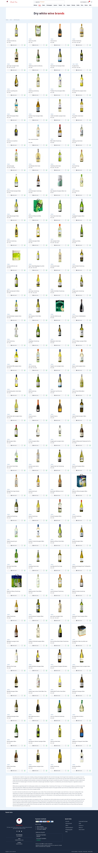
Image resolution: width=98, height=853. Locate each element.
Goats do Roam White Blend (78, 391)
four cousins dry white (33, 139)
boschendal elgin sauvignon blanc (14, 316)
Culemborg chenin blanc (55, 166)
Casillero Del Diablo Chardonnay (57, 291)
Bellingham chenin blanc (55, 341)
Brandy (73, 5)
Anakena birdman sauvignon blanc (36, 766)
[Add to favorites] (22, 45)
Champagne (49, 5)
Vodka (78, 5)
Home (7, 19)
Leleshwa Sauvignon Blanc (34, 241)
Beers (43, 5)
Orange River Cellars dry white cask (79, 641)
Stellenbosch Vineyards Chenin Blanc (80, 741)
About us (81, 827)
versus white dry (75, 191)
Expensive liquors (69, 827)
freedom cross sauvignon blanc (57, 366)
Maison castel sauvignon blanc (78, 366)
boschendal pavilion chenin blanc (14, 391)
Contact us (81, 825)
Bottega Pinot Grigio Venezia (13, 491)
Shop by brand (69, 823)
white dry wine (16, 19)
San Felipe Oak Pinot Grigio (56, 566)
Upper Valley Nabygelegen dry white (36, 266)
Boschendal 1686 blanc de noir (57, 491)
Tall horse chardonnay (11, 241)
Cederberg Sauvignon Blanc (13, 716)
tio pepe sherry (75, 65)
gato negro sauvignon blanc (13, 65)
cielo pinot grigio (10, 166)
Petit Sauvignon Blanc (11, 741)
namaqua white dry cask (12, 266)
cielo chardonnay (32, 366)
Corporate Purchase (83, 821)
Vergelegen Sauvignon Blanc (78, 216)
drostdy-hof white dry (11, 40)
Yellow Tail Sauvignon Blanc (13, 115)
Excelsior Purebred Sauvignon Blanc (36, 541)
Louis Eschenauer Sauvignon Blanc (36, 616)
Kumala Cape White (76, 766)
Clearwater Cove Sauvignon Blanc (57, 65)
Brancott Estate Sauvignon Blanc (14, 191)
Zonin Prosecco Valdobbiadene (79, 316)
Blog (66, 831)
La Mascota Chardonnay (12, 516)
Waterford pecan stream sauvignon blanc (81, 666)
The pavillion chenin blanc (77, 115)
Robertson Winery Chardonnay (13, 591)
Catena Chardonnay (11, 616)
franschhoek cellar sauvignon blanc (14, 416)
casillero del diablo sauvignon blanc (58, 115)
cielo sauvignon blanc (55, 241)
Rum (82, 5)
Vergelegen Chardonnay (34, 341)
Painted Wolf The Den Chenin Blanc (58, 691)
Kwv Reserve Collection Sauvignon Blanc (37, 741)
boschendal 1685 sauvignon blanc (14, 366)
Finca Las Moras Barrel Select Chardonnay (59, 641)
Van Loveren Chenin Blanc (12, 466)
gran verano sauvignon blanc (56, 616)
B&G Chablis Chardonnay (55, 141)
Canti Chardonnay (11, 341)
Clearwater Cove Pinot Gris (56, 391)
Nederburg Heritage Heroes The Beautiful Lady (81, 566)
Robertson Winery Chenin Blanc (57, 541)
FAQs (80, 823)
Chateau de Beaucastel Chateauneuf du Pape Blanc (81, 441)
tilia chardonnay (75, 166)
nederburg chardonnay (34, 90)
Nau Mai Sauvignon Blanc (77, 541)
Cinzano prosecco (32, 416)
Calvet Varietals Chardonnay (78, 266)
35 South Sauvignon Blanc (56, 516)
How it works (81, 829)
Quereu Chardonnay (33, 516)
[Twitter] (21, 831)
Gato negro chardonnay (34, 291)
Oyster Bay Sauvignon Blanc (13, 216)
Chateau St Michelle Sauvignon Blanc (36, 641)
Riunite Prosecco (54, 416)
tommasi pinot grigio (54, 266)
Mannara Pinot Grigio (11, 666)
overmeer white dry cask (55, 316)
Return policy (85, 851)
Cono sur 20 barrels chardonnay (57, 716)
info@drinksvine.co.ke (19, 840)
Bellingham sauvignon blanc (13, 641)
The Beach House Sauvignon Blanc (57, 90)
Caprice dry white (32, 40)
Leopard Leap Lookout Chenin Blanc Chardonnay (38, 691)
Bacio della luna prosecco (34, 716)
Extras (86, 5)
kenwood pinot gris (33, 491)
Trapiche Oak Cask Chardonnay (57, 466)
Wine (40, 5)
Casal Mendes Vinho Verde (34, 166)
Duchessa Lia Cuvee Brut (12, 141)
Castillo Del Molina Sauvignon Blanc (36, 666)
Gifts (90, 5)
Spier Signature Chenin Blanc (35, 316)
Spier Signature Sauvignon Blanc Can (58, 191)
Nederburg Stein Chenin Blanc (35, 591)
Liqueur (55, 5)
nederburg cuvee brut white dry (35, 65)
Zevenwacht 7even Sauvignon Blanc (79, 616)
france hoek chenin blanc (55, 216)
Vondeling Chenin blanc (34, 566)
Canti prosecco (53, 40)
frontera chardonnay (76, 40)
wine (11, 19)
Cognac (68, 5)
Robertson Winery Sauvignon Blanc (79, 491)
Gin (64, 5)
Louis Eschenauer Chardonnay (56, 591)
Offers (67, 825)
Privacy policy (80, 851)
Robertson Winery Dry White (35, 216)
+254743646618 (83, 2)
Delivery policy (90, 851)
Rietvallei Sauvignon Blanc (12, 691)
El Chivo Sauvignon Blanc (34, 441)
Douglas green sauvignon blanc (57, 441)
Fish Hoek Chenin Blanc (12, 566)
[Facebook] (19, 831)
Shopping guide (69, 829)
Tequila (60, 5)
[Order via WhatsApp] (25, 45)
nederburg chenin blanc (77, 141)
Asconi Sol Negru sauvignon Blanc (79, 341)
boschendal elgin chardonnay (35, 191)
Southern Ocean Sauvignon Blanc (36, 115)
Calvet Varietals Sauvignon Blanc (79, 416)
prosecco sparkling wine (12, 90)
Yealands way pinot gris (12, 541)
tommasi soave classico (34, 466)
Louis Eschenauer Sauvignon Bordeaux (58, 666)
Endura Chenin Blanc (11, 766)
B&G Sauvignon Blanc (11, 441)
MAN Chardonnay (32, 391)
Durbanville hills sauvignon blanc (79, 90)
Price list (67, 821)
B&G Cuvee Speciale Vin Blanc (13, 291)
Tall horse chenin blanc (55, 741)
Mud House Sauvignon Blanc (78, 466)
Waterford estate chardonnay (78, 591)
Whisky (35, 5)
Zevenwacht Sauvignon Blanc (78, 691)
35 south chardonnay (76, 516)
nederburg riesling (76, 241)
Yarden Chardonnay (54, 766)
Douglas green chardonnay (78, 291)
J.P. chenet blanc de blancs (77, 716)
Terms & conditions (75, 851)
